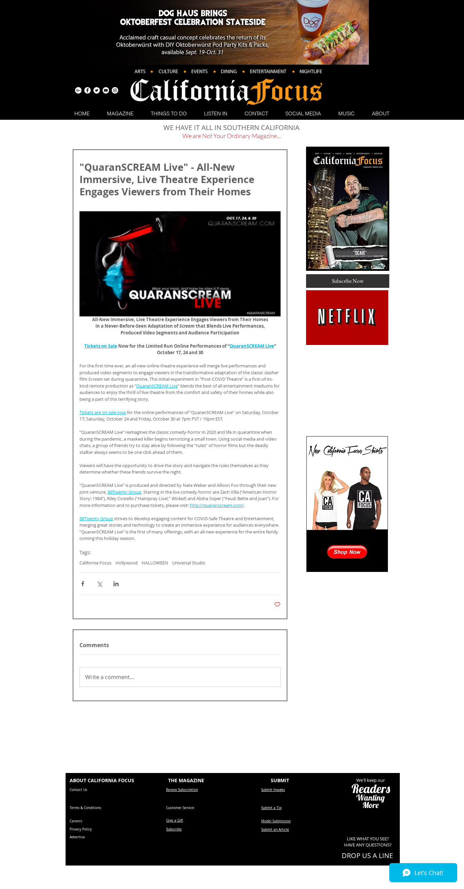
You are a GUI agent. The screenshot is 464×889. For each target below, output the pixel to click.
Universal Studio (188, 562)
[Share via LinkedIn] (116, 583)
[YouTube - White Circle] (106, 90)
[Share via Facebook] (82, 583)
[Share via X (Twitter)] (99, 583)
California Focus (95, 562)
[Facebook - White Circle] (87, 90)
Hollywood (126, 562)
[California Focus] (78, 90)
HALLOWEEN (155, 562)
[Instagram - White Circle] (115, 90)
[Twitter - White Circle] (96, 90)
